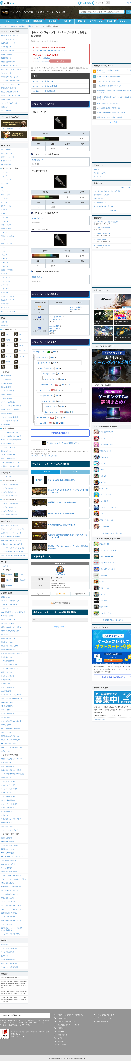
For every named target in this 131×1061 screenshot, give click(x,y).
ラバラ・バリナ (6, 179)
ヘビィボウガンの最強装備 (9, 421)
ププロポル (4, 198)
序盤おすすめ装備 (7, 54)
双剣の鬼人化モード (7, 451)
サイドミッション (96, 21)
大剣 (7, 334)
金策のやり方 (5, 751)
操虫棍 (8, 361)
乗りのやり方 (5, 634)
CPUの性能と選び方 (7, 883)
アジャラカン (5, 217)
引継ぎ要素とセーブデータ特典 (11, 819)
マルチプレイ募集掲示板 (9, 948)
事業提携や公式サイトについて (68, 1025)
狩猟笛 (21, 345)
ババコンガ (4, 183)
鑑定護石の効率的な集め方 (9, 92)
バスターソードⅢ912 (51, 401)
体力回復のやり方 (7, 811)
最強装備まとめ (6, 47)
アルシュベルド (6, 281)
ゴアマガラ (4, 273)
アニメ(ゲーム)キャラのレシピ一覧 (12, 551)
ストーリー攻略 (23, 21)
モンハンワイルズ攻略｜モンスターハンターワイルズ (37, 12)
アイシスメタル (55, 319)
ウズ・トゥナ (5, 194)
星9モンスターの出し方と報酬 (10, 95)
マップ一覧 (4, 566)
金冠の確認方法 (6, 691)
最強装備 (52, 21)
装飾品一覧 (111, 21)
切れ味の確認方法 (7, 706)
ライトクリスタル (55, 317)
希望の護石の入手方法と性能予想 (11, 653)
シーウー (4, 240)
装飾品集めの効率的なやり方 (10, 736)
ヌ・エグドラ (5, 221)
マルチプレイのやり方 (8, 781)
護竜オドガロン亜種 (7, 236)
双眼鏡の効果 (5, 683)
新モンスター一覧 (7, 153)
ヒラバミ (4, 213)
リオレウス (4, 258)
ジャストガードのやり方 (9, 458)
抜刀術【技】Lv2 (37, 218)
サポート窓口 (5, 710)
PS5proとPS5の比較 (7, 853)
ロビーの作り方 (6, 792)
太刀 (20, 334)
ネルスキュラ (5, 210)
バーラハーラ (5, 187)
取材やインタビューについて (68, 1021)
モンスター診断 (6, 110)
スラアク (8, 356)
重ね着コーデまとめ (7, 642)
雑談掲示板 (4, 944)
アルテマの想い (63, 1018)
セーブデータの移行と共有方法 (11, 920)
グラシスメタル (55, 328)
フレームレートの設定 (8, 901)
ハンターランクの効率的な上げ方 (11, 747)
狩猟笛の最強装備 (7, 394)
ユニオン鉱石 (54, 326)
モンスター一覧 (6, 73)
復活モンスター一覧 (7, 157)
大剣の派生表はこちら (60, 433)
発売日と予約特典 (7, 838)
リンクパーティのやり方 (9, 789)
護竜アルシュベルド (7, 243)
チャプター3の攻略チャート (10, 495)
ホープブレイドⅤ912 (51, 374)
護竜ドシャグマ (6, 225)
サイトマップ (62, 1038)
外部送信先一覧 (102, 1021)
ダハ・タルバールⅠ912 (59, 412)
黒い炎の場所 (5, 717)
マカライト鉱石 (75, 307)
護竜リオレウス (6, 228)
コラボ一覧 (4, 608)
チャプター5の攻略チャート (10, 511)
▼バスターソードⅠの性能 (43, 81)
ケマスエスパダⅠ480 (50, 423)
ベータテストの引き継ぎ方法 (10, 934)
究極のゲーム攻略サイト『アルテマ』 (71, 1015)
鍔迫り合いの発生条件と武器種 (11, 627)
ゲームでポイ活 (85, 3)
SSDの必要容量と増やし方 (9, 890)
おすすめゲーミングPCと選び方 (11, 875)
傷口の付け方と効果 (7, 623)
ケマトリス (4, 176)
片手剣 (8, 340)
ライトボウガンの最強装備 (9, 417)
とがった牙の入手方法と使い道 (11, 721)
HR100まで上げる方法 (8, 743)
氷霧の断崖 (22, 580)
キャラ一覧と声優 (7, 826)
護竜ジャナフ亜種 (7, 270)
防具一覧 (81, 21)
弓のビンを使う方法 (7, 443)
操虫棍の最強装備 (7, 413)
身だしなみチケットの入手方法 (11, 694)
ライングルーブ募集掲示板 (9, 967)
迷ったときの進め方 (7, 713)
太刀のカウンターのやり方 (9, 447)
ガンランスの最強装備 (8, 402)
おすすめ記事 (45, 471)
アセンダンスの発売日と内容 (10, 84)
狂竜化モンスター (7, 160)
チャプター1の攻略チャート (10, 488)
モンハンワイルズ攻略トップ (10, 35)
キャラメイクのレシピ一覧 (9, 525)
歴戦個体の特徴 (6, 164)
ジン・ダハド (5, 232)
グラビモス (4, 266)
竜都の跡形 (9, 585)
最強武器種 (37, 21)
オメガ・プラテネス (7, 296)
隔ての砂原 (9, 574)
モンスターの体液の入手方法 (10, 728)
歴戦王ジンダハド (7, 307)
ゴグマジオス (5, 304)
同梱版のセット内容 (7, 849)
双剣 (20, 340)
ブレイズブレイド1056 (54, 407)
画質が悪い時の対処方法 (9, 913)
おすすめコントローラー (9, 871)
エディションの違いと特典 (9, 845)
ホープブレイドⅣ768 (49, 368)
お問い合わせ (62, 1035)
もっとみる (112, 210)
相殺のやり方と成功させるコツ (11, 631)
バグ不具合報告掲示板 (8, 959)
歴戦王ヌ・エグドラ (7, 300)
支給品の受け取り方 (7, 807)
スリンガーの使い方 (7, 676)
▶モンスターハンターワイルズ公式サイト (44, 456)
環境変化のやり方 (7, 672)
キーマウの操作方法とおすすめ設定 (12, 774)
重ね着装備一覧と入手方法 (9, 646)
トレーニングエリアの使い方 (10, 664)
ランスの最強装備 (7, 398)
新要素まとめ (5, 99)
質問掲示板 (4, 956)
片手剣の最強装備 (7, 383)
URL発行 (62, 594)
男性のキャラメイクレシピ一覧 (11, 536)
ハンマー (8, 345)
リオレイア (4, 262)
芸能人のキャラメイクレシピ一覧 (11, 544)
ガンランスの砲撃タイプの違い (11, 462)
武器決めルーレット (7, 107)
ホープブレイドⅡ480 (45, 357)
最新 (122, 187)
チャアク (21, 356)
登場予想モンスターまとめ (9, 77)
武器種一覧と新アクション (9, 65)
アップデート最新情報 (42, 58)
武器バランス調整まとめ (9, 604)
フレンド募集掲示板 (7, 952)
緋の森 (21, 574)
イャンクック (5, 251)
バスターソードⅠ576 (49, 390)
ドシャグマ (4, 191)
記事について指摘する (61, 603)
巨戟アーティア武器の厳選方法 (11, 440)
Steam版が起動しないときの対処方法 (13, 612)
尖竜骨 (51, 331)
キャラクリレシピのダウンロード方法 (13, 555)
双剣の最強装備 (6, 387)
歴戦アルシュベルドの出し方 (10, 740)
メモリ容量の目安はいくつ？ (10, 894)
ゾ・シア (4, 247)
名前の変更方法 (6, 762)
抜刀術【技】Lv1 (37, 160)
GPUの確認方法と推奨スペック (11, 886)
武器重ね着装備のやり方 (9, 649)
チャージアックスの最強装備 (10, 409)
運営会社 (61, 1041)
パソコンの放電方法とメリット (11, 905)
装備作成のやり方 (7, 657)
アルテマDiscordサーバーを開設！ (12, 128)
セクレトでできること (8, 619)
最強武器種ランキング (8, 43)
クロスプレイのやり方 (8, 785)
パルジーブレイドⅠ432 (50, 417)
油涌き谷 (8, 580)
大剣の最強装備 (6, 375)
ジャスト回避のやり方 (8, 455)
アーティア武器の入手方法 (9, 432)
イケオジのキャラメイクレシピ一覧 (12, 548)
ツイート (42, 594)
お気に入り (81, 594)
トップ (8, 21)
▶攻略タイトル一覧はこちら (113, 533)
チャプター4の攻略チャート (10, 507)
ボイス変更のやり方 (7, 766)
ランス (8, 351)
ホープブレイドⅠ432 (44, 352)
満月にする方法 (6, 732)
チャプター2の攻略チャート (10, 492)
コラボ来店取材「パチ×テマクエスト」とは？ (51, 50)
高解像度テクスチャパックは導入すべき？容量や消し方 (13, 929)
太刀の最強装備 (6, 379)
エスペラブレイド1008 (54, 379)
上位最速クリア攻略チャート (10, 503)
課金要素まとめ (6, 777)
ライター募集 (62, 1045)
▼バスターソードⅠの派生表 (44, 91)
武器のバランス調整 (7, 50)
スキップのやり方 (7, 924)
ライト (21, 361)
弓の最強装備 (5, 424)
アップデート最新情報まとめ (10, 80)
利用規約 (61, 1028)
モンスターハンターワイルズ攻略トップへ (63, 443)
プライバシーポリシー (105, 1018)
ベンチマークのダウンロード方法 (11, 909)
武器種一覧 (4, 325)
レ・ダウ (4, 202)
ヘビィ (8, 367)
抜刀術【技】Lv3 (37, 277)
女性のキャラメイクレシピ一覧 (11, 533)
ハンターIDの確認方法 (8, 800)
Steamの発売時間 (6, 868)
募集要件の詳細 (100, 719)
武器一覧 (67, 21)
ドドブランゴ (5, 277)
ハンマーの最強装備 (7, 390)
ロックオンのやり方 (7, 687)
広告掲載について (64, 1031)
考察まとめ (4, 815)
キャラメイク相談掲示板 (9, 963)
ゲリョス (4, 255)
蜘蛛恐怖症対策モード (8, 638)
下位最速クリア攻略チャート (10, 484)
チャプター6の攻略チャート (10, 514)
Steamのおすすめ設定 (8, 864)
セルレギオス (5, 292)
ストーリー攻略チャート (9, 39)
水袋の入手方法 (6, 725)
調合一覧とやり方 (7, 822)
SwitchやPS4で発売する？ (9, 860)
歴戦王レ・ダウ (6, 206)
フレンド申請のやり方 (8, 796)
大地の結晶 (74, 309)
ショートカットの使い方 (9, 804)
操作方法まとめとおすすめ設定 (11, 770)
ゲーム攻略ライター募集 (105, 1015)
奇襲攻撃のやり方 (7, 679)
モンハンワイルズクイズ (9, 103)
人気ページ (75, 471)
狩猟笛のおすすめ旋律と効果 (10, 466)
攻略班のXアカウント (8, 139)
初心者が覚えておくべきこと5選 (11, 759)
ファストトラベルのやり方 (9, 668)
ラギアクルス (5, 288)
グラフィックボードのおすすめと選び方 (14, 879)
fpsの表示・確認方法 (7, 616)
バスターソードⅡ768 (49, 396)
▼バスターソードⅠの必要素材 (45, 86)
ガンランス (22, 351)
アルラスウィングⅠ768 (55, 385)
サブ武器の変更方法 (7, 661)
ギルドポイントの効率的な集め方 (11, 698)
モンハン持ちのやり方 (8, 916)
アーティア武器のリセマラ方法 (11, 436)
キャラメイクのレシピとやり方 (11, 69)
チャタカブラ (5, 172)
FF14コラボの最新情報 (8, 88)
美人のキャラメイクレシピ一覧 (11, 540)
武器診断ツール (6, 58)
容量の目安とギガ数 (7, 898)
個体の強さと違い (7, 702)
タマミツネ (4, 285)
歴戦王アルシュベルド (8, 311)
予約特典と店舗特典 (7, 841)
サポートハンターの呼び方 (9, 830)
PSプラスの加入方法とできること (12, 856)
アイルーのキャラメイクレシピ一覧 (12, 529)
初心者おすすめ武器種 (8, 62)
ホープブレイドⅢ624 (47, 363)
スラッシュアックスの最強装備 (11, 406)
